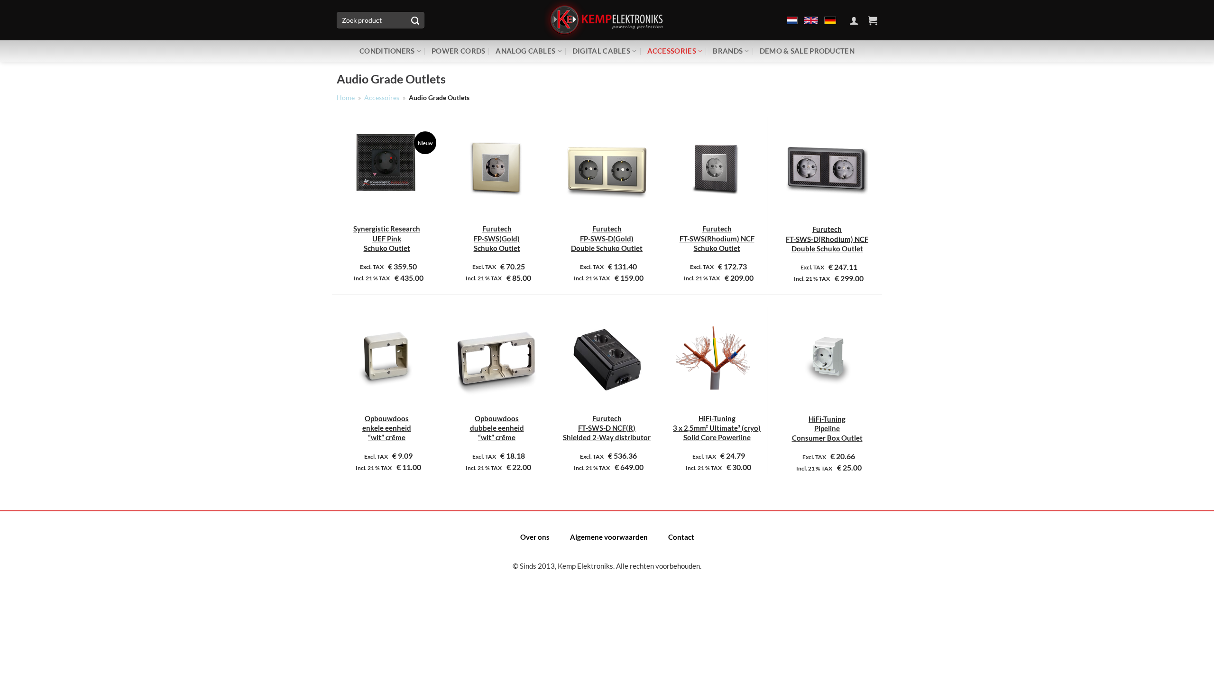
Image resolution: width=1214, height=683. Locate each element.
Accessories (671, 50)
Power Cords (458, 50)
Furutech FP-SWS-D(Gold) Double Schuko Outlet (607, 238)
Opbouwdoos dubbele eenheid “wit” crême (497, 428)
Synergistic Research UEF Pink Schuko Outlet (386, 238)
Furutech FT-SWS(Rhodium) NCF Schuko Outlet (717, 238)
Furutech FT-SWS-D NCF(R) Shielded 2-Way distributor (607, 428)
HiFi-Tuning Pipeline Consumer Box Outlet (827, 429)
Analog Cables (525, 50)
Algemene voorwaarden (609, 537)
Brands (728, 50)
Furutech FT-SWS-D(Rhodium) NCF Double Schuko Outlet (827, 239)
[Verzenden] (414, 20)
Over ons (535, 537)
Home (346, 98)
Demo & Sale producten (807, 50)
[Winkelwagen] (872, 20)
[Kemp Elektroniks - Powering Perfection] (607, 20)
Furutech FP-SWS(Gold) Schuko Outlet (497, 238)
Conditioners (387, 50)
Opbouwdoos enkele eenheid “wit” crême (386, 428)
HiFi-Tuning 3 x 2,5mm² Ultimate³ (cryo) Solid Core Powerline (717, 428)
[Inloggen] (854, 20)
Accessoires (381, 98)
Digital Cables (601, 50)
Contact (681, 537)
